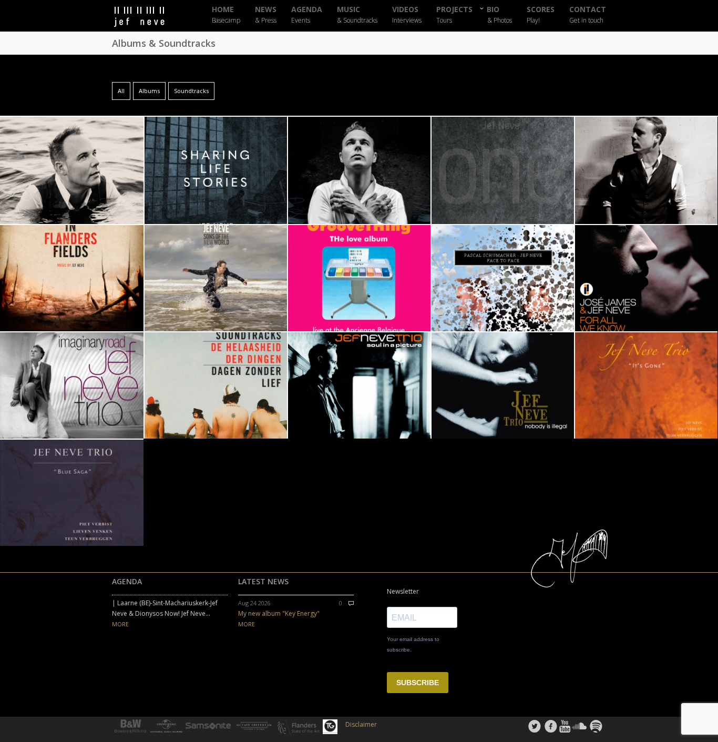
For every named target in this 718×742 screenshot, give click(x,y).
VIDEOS (407, 15)
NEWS (265, 15)
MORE (120, 624)
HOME (226, 15)
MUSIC (357, 15)
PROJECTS (454, 15)
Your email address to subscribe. (413, 644)
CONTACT (587, 15)
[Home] (149, 17)
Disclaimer (361, 724)
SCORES (541, 15)
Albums (149, 91)
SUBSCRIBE (417, 682)
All (121, 91)
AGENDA (306, 15)
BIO (499, 14)
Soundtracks (191, 91)
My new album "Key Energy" (279, 613)
